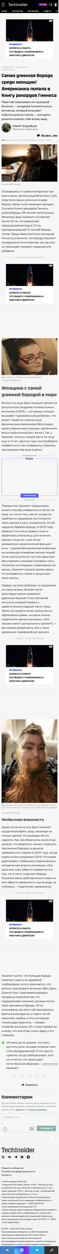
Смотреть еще (30, 495)
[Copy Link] (51, 1250)
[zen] (22, 1157)
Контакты (6, 1175)
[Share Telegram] (36, 1250)
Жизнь (49, 140)
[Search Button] (50, 4)
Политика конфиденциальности (18, 1171)
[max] (28, 1157)
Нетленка (11, 140)
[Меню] (3, 4)
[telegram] (15, 1157)
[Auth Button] (55, 4)
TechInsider (18, 4)
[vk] (9, 1157)
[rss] (3, 1157)
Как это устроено (23, 140)
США (43, 140)
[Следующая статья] (29, 1138)
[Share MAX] (21, 1250)
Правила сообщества (12, 1168)
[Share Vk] (7, 1250)
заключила (49, 1064)
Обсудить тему (49, 135)
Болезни (35, 140)
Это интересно (8, 67)
